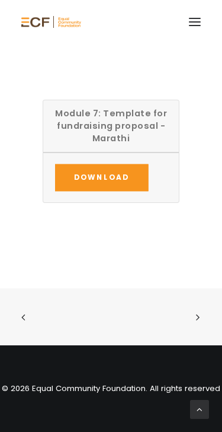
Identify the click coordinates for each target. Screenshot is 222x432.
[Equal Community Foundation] (51, 22)
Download (102, 177)
